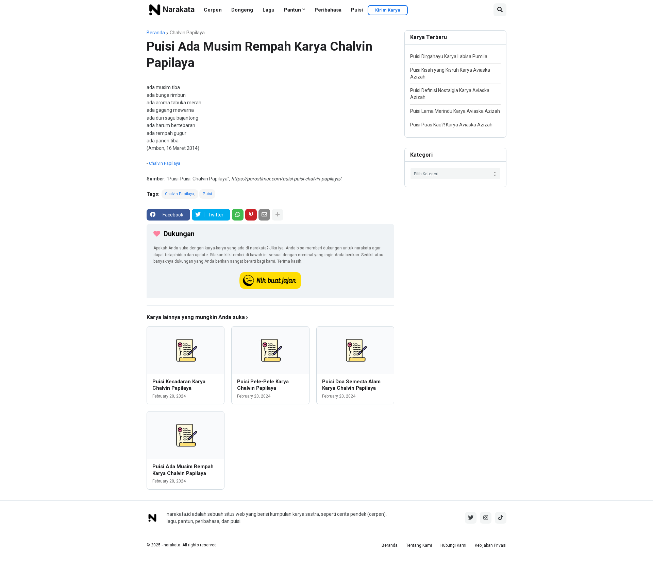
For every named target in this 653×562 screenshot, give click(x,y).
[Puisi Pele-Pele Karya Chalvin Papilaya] (270, 350)
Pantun (292, 10)
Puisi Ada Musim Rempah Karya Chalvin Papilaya (183, 469)
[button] (499, 9)
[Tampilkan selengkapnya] (277, 215)
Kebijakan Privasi (490, 545)
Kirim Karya (387, 10)
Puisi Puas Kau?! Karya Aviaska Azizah (451, 124)
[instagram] (485, 518)
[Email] (264, 215)
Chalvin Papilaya (187, 32)
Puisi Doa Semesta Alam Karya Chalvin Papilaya (351, 385)
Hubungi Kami (453, 545)
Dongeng (242, 10)
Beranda (156, 32)
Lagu (268, 10)
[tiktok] (500, 518)
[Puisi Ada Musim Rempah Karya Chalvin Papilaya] (185, 435)
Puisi (357, 10)
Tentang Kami (419, 545)
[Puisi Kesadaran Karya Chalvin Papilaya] (185, 350)
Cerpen (213, 10)
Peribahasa (328, 10)
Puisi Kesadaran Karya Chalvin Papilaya (178, 385)
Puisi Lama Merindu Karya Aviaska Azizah (455, 111)
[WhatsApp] (238, 215)
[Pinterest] (251, 215)
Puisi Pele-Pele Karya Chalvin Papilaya (263, 385)
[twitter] (470, 518)
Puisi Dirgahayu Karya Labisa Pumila (448, 56)
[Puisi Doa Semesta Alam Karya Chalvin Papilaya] (355, 350)
